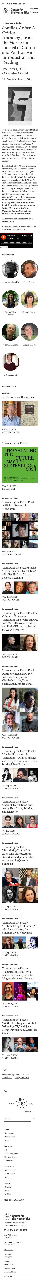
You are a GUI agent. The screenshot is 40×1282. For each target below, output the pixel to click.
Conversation (9, 23)
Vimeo (7, 1262)
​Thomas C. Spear (10, 344)
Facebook (8, 1254)
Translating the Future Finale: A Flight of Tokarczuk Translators (19, 505)
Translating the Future (15, 443)
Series (16, 498)
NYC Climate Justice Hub (14, 1200)
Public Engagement (11, 1153)
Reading (19, 23)
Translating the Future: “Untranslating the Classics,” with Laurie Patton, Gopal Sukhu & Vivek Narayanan (18, 927)
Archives (25, 1074)
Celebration (6, 393)
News (6, 1140)
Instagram (8, 1257)
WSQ (6, 1177)
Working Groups (10, 1157)
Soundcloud (8, 1264)
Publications (9, 1166)
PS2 (5, 1150)
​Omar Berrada (29, 282)
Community (9, 1133)
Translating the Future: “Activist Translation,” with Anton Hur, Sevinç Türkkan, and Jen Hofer (18, 806)
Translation (7, 1077)
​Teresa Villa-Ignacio (10, 313)
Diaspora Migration (10, 1074)
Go (33, 1119)
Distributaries (10, 1170)
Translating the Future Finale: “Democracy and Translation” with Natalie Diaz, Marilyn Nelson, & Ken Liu (19, 572)
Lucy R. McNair (29, 344)
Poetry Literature (22, 1077)
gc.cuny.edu (8, 1249)
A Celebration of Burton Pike (18, 397)
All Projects (8, 1161)
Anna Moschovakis (11, 282)
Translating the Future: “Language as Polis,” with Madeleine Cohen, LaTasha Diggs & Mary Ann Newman (18, 973)
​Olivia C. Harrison (29, 312)
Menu (35, 8)
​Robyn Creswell (10, 375)
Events (7, 1183)
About (6, 1129)
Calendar (8, 1187)
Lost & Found (9, 1174)
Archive (7, 1194)
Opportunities (9, 1137)
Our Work (8, 1146)
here (12, 221)
